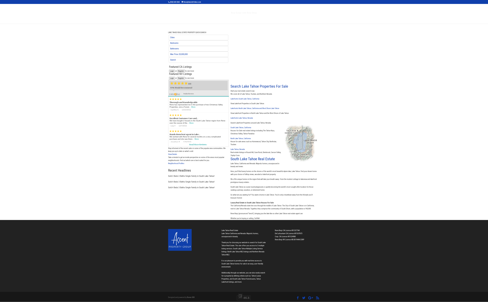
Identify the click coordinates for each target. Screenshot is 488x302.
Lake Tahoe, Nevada (238, 149)
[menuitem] (198, 37)
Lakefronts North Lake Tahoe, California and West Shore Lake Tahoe (255, 108)
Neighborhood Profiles (176, 163)
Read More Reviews (198, 144)
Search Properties (221, 18)
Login (172, 71)
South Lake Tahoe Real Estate (253, 159)
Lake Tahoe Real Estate (230, 230)
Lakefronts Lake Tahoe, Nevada (242, 118)
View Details (172, 154)
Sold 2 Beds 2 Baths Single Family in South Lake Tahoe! (191, 176)
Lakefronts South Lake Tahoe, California (245, 99)
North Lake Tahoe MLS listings (238, 252)
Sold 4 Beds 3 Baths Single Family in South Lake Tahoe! (191, 181)
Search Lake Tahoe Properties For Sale (259, 86)
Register (181, 71)
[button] (198, 37)
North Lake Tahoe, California (241, 138)
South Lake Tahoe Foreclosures (244, 279)
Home (206, 18)
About (263, 18)
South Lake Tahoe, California (241, 128)
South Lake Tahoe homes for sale (234, 264)
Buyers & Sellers (245, 18)
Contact (276, 18)
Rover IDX (191, 297)
